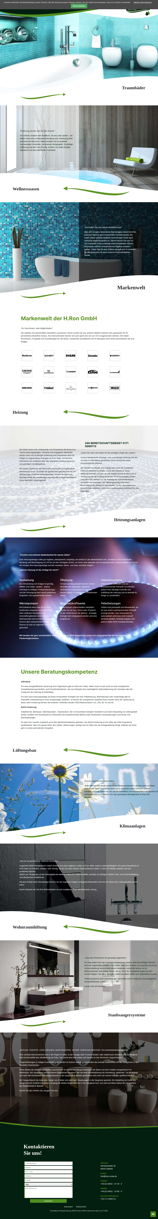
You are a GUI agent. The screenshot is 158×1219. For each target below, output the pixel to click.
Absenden (48, 1201)
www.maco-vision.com (94, 1211)
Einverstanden (79, 6)
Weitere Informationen (143, 2)
